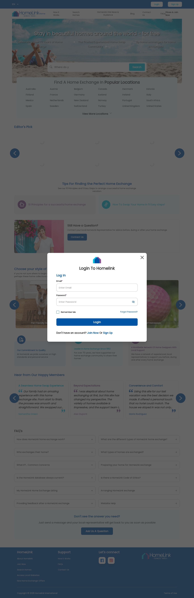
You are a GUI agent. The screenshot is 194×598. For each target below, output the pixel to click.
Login (97, 322)
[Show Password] (133, 302)
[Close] (142, 257)
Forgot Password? (129, 311)
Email (59, 281)
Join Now (93, 333)
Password (61, 295)
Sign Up (108, 333)
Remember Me (68, 312)
